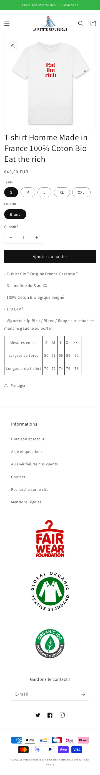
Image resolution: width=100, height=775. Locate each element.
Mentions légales (26, 501)
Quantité (11, 226)
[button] (7, 23)
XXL (81, 192)
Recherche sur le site (30, 489)
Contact (18, 476)
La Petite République (32, 759)
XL (62, 192)
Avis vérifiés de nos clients (34, 464)
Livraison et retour (27, 438)
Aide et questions (26, 451)
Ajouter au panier (50, 256)
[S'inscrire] (83, 694)
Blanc (15, 214)
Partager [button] (18, 385)
